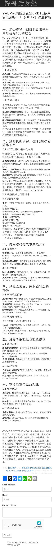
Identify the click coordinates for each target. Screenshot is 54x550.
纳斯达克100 (35, 468)
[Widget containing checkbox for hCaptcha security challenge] (23, 525)
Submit (7, 535)
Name (4, 495)
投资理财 (12, 468)
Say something (9, 505)
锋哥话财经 (20, 3)
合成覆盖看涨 (28, 470)
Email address (8, 485)
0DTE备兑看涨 (15, 470)
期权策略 (25, 468)
